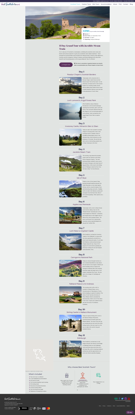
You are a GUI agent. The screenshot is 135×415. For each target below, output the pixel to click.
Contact (125, 4)
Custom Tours (86, 4)
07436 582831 (130, 1)
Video (114, 405)
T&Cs (100, 405)
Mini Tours (95, 4)
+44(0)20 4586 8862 (117, 1)
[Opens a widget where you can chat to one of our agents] (130, 412)
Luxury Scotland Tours (121, 405)
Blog (131, 4)
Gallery (128, 405)
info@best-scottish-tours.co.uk (102, 1)
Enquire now (66, 64)
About (115, 4)
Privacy (104, 405)
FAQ (120, 4)
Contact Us (109, 405)
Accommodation (106, 4)
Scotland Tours (75, 4)
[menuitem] (75, 4)
